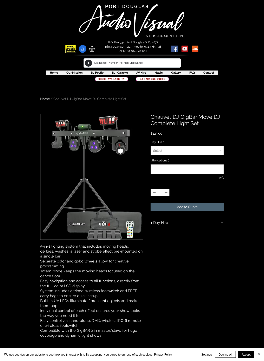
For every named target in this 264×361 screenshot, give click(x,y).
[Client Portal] (82, 49)
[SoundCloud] (195, 49)
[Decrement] (153, 192)
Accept (246, 354)
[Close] (259, 354)
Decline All (225, 354)
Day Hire (157, 142)
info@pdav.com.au (118, 46)
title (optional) (160, 160)
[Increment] (166, 192)
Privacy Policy (163, 354)
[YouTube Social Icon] (185, 49)
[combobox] (187, 150)
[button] (95, 49)
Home (45, 99)
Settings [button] (206, 354)
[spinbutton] (160, 192)
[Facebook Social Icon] (174, 49)
